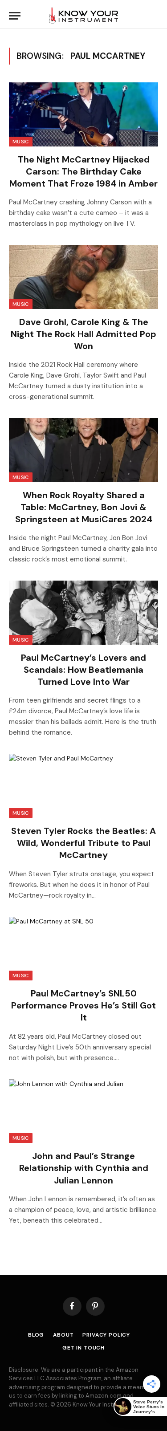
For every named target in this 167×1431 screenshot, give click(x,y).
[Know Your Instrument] (83, 15)
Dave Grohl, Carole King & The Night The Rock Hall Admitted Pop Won (83, 334)
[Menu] (14, 16)
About (63, 1334)
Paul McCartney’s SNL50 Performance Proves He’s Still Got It (83, 1005)
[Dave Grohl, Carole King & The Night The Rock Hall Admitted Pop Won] (83, 277)
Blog (36, 1334)
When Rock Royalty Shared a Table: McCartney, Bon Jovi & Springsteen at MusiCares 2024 (83, 507)
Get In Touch (83, 1347)
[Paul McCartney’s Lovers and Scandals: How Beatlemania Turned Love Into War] (83, 613)
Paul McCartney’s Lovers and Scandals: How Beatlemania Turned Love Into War (83, 669)
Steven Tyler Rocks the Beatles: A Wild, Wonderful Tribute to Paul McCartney (83, 843)
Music (20, 141)
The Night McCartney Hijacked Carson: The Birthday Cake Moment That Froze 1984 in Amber (83, 171)
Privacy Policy (106, 1334)
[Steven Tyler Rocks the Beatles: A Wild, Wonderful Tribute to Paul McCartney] (83, 786)
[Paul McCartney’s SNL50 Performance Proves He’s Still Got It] (83, 949)
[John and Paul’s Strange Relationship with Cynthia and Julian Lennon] (83, 1111)
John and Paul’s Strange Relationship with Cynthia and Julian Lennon (83, 1168)
